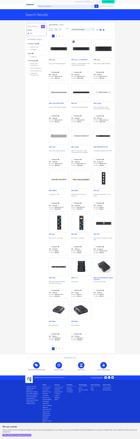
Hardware (33, 49)
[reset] (43, 26)
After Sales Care (107, 390)
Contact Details (107, 388)
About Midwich (46, 388)
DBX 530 (52, 234)
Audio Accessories (35, 68)
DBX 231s (52, 147)
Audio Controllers (35, 70)
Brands (80, 388)
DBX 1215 (52, 59)
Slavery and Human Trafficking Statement (47, 405)
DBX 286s (74, 190)
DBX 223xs (97, 103)
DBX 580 (74, 234)
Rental (56, 399)
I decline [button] (11, 435)
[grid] (100, 30)
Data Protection (46, 415)
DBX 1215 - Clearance (79, 59)
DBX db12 (74, 321)
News (92, 388)
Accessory (34, 47)
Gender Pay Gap (47, 409)
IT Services (57, 393)
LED (80, 391)
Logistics (57, 395)
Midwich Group (47, 391)
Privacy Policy (46, 411)
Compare (54, 72)
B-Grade (33, 56)
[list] (97, 30)
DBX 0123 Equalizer (56, 103)
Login (98, 1)
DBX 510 (96, 190)
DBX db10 (52, 321)
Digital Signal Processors (34, 74)
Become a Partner (83, 390)
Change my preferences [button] (23, 435)
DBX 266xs (53, 190)
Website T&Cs (46, 413)
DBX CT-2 (74, 278)
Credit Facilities (58, 388)
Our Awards (46, 395)
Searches (88, 1)
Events (92, 390)
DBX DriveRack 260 (101, 147)
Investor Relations (47, 399)
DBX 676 (96, 234)
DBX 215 (74, 103)
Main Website (108, 1)
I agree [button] (5, 435)
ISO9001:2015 (46, 397)
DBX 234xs (75, 147)
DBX (31, 33)
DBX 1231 (97, 59)
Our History (46, 390)
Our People (70, 391)
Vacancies (45, 393)
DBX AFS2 (52, 278)
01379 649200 (79, 2)
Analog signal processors (34, 64)
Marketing (57, 397)
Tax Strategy (46, 401)
